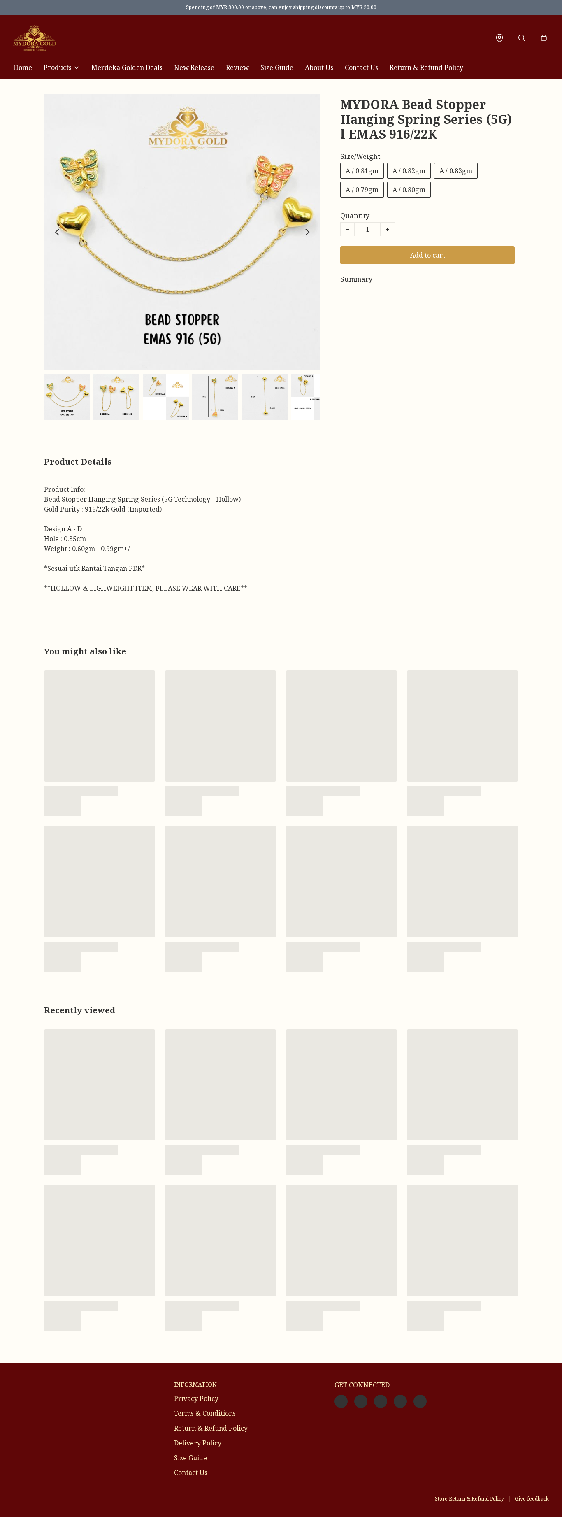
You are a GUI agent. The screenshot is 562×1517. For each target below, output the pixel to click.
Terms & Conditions (205, 1413)
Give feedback (532, 1498)
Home (22, 67)
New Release (194, 67)
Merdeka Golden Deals (127, 67)
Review (237, 67)
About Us (319, 67)
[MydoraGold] (34, 38)
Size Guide (276, 67)
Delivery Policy (197, 1442)
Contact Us (361, 67)
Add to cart (427, 255)
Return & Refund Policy (426, 67)
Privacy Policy (196, 1398)
